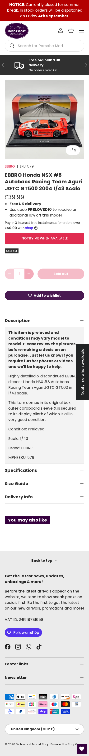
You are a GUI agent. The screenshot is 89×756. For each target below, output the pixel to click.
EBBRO (10, 166)
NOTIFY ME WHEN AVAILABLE (45, 238)
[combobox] (44, 45)
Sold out (60, 273)
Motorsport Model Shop (32, 744)
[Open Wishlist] (82, 749)
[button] (71, 30)
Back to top (42, 560)
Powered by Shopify (65, 744)
